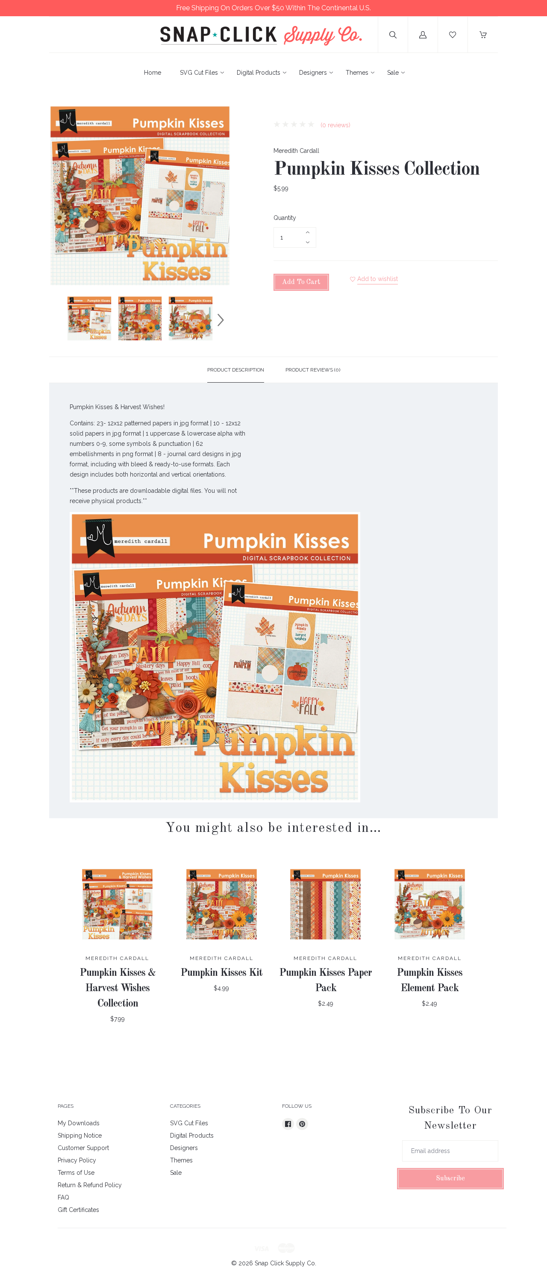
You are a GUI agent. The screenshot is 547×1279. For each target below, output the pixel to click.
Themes (357, 72)
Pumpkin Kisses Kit (221, 973)
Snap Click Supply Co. (285, 1263)
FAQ (63, 1197)
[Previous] (59, 320)
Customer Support (83, 1147)
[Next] (220, 320)
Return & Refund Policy (90, 1185)
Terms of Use (76, 1172)
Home (152, 72)
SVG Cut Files (199, 72)
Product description (235, 370)
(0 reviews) (334, 125)
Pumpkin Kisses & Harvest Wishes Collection (117, 988)
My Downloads (79, 1123)
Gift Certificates (78, 1209)
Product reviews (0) (312, 370)
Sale (393, 72)
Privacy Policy (77, 1160)
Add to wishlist (377, 278)
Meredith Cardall (296, 150)
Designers (313, 72)
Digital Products (258, 72)
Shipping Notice (80, 1135)
